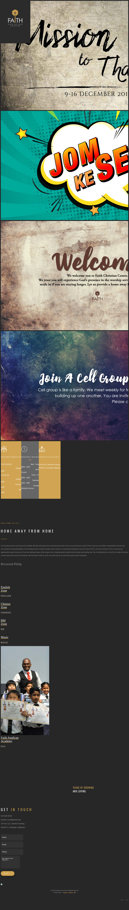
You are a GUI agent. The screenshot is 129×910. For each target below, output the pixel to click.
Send (6, 873)
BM (75, 892)
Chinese (70, 892)
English (65, 892)
